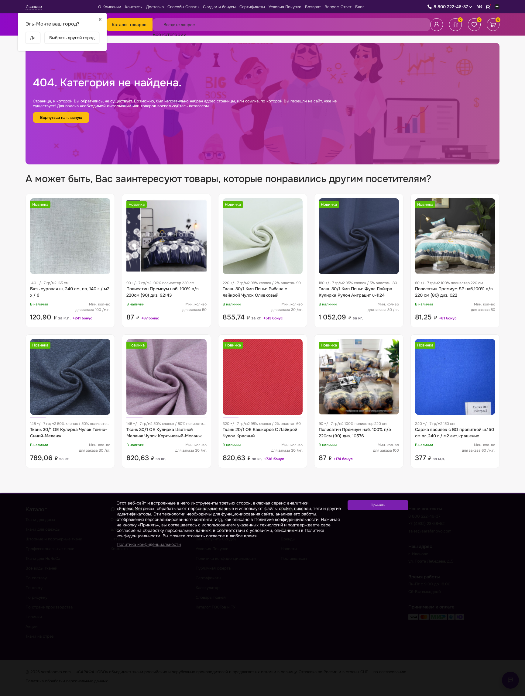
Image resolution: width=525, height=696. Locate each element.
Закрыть (513, 692)
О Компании (109, 6)
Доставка (155, 6)
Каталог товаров (129, 24)
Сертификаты (252, 6)
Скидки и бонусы (219, 6)
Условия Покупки (285, 6)
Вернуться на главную (61, 117)
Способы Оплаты (183, 6)
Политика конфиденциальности (149, 544)
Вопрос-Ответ (338, 6)
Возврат (313, 6)
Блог (359, 6)
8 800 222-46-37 (451, 6)
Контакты (133, 6)
